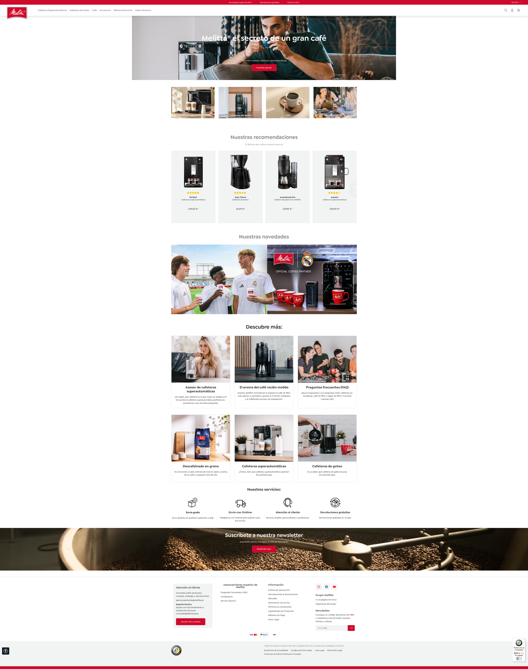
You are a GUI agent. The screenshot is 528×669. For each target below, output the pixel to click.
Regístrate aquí (264, 549)
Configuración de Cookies (301, 650)
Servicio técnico (228, 600)
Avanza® (335, 197)
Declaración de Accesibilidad (276, 650)
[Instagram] (318, 586)
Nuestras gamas (264, 67)
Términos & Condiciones (280, 606)
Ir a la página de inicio (326, 599)
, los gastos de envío (304, 646)
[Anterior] (173, 279)
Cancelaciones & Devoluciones (283, 594)
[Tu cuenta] (512, 10)
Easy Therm (240, 197)
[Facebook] (326, 586)
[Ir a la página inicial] (17, 12)
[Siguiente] (355, 189)
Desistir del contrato (190, 621)
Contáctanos (227, 596)
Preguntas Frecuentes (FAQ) (234, 592)
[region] (264, 190)
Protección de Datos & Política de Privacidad (282, 654)
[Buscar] (505, 10)
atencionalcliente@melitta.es (190, 600)
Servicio (515, 2)
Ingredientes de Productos (281, 611)
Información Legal (334, 650)
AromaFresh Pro (287, 197)
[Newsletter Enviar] (351, 628)
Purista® (193, 197)
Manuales (272, 598)
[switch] (519, 658)
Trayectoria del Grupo (326, 604)
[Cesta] (518, 10)
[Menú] (523, 639)
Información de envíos (279, 602)
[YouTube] (334, 586)
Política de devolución (279, 590)
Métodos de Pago (276, 615)
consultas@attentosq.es (187, 613)
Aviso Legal (273, 619)
